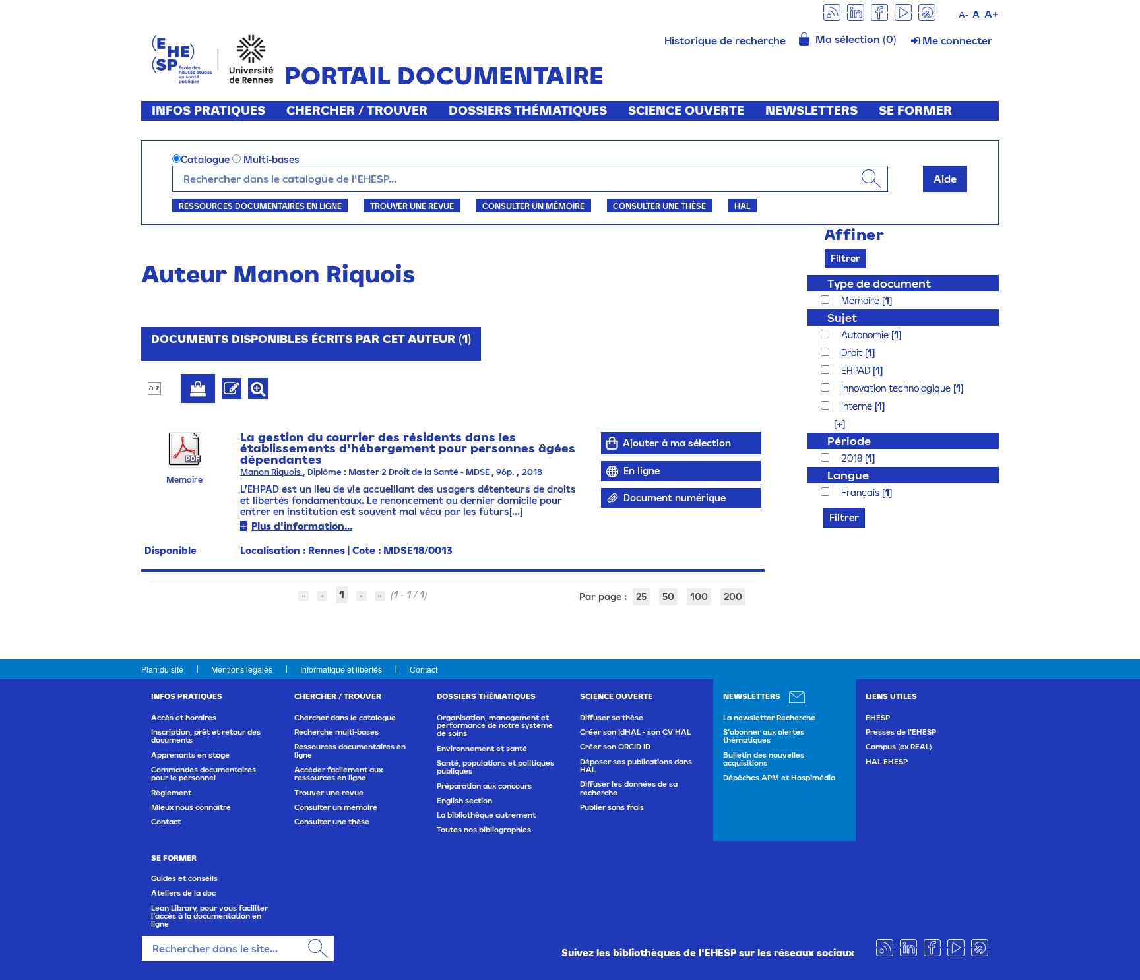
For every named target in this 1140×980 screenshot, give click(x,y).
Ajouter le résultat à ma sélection (198, 388)
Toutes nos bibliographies (484, 830)
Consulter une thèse (659, 205)
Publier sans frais (612, 807)
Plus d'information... (301, 526)
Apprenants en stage (190, 755)
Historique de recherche (725, 40)
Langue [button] (848, 475)
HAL (742, 205)
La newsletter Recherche (769, 717)
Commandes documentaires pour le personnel (203, 773)
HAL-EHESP (887, 762)
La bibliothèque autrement (486, 815)
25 (641, 596)
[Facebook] (879, 11)
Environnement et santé (482, 748)
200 (733, 596)
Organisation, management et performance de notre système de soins (495, 726)
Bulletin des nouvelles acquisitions (763, 759)
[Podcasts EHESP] (926, 11)
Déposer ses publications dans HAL (636, 766)
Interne (858, 406)
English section (464, 801)
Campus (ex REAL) (899, 746)
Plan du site (162, 669)
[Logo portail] (212, 57)
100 (699, 596)
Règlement (171, 793)
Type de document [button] (879, 283)
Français (861, 492)
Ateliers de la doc (183, 893)
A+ (991, 14)
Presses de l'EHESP (901, 732)
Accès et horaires (183, 717)
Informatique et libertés (341, 669)
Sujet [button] (842, 317)
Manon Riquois (271, 472)
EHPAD (857, 370)
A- (963, 15)
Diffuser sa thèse (611, 717)
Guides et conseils (184, 878)
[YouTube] (903, 11)
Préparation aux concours (484, 786)
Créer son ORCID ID (615, 746)
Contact (423, 669)
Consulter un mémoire (533, 205)
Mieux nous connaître (191, 807)
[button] (833, 423)
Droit (853, 352)
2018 (853, 458)
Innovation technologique (897, 388)
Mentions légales (241, 669)
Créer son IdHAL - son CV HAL (635, 732)
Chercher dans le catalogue (345, 717)
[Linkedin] (855, 11)
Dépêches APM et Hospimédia (779, 777)
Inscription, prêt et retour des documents (206, 736)
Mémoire (861, 300)
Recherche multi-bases (336, 732)
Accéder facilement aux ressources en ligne (338, 773)
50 (668, 596)
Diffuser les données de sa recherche (629, 788)
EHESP (878, 717)
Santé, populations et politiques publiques (495, 767)
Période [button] (849, 441)
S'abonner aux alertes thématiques (763, 736)
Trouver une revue (412, 205)
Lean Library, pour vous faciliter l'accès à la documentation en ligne (209, 916)
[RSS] (831, 11)
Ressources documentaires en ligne (260, 205)
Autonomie (866, 334)
